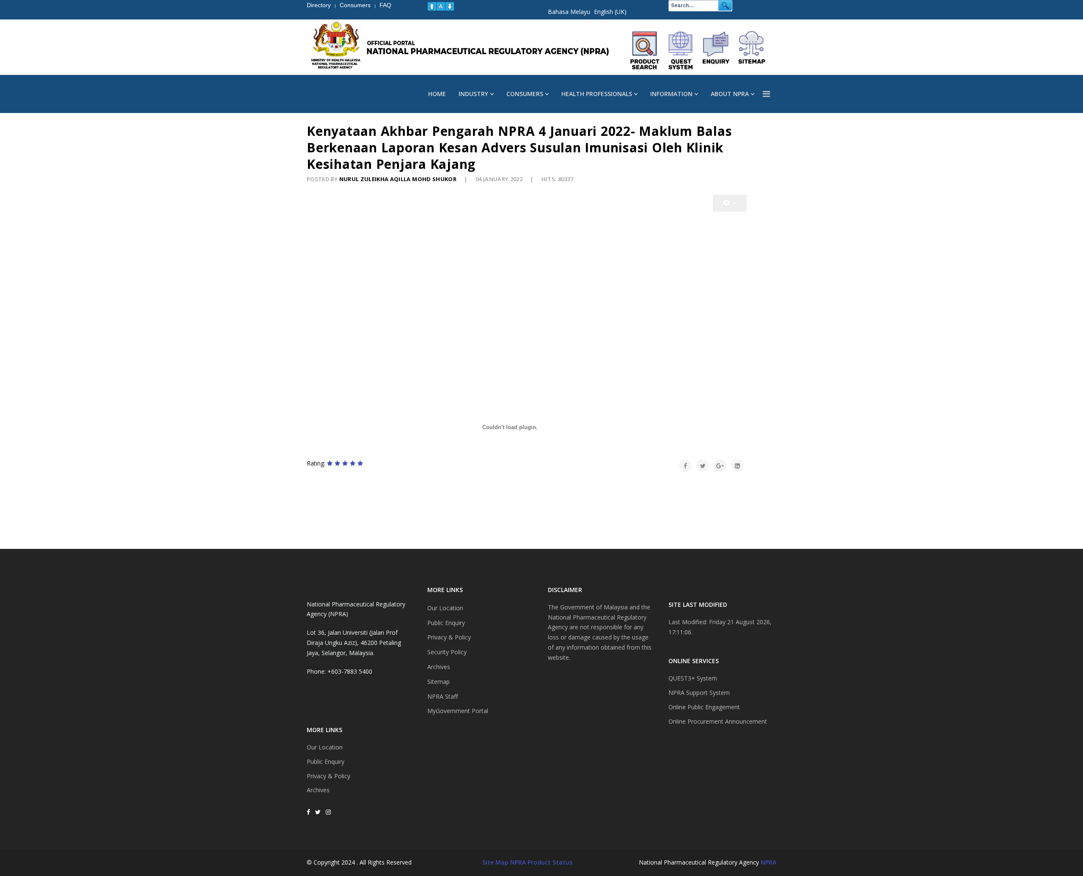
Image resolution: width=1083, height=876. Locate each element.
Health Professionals (596, 94)
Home (437, 94)
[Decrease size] (449, 6)
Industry (473, 94)
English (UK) (610, 12)
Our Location (325, 747)
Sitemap (438, 682)
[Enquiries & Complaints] (716, 50)
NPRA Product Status (541, 862)
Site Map (495, 862)
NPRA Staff (442, 696)
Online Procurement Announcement (717, 721)
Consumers (524, 94)
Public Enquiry (325, 762)
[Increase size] (432, 6)
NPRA (768, 862)
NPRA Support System (699, 693)
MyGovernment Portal (457, 711)
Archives (318, 790)
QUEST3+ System (692, 678)
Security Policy (447, 652)
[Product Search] (645, 50)
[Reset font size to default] (441, 6)
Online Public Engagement (704, 707)
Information (671, 94)
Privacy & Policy (328, 776)
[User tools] (730, 203)
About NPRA (730, 94)
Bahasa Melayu (569, 12)
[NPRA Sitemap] (752, 50)
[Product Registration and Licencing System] (681, 50)
